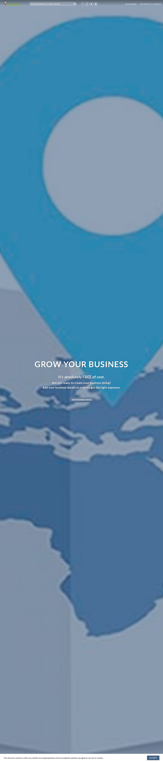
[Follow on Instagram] (87, 4)
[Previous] (6, 381)
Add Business (131, 4)
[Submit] (75, 4)
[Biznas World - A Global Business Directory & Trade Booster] (14, 4)
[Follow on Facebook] (83, 4)
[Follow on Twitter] (91, 4)
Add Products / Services (150, 4)
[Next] (157, 381)
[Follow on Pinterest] (96, 4)
